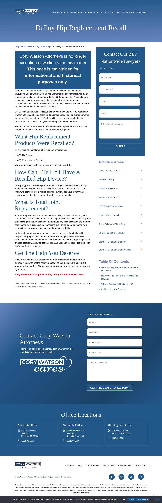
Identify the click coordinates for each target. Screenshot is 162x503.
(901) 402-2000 (27, 441)
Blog (101, 12)
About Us (91, 12)
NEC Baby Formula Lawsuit (112, 206)
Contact (111, 12)
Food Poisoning (106, 179)
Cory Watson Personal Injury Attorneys (33, 46)
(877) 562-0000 (140, 12)
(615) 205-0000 (72, 441)
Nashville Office (73, 425)
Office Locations (76, 12)
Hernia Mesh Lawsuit (109, 215)
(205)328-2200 (117, 438)
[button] (67, 12)
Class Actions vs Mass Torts (112, 224)
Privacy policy (142, 499)
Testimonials (108, 465)
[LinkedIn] (141, 477)
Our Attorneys (92, 465)
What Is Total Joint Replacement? (117, 284)
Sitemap (67, 477)
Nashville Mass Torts (108, 188)
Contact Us (140, 465)
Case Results (124, 465)
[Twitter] (131, 477)
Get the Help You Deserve (113, 289)
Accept (131, 499)
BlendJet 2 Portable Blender (112, 242)
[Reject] (157, 499)
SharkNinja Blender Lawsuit (112, 233)
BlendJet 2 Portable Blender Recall (115, 250)
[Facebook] (112, 477)
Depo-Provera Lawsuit (109, 170)
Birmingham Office (119, 425)
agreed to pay (40, 90)
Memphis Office (27, 425)
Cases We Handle (58, 12)
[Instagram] (121, 477)
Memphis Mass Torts (108, 197)
